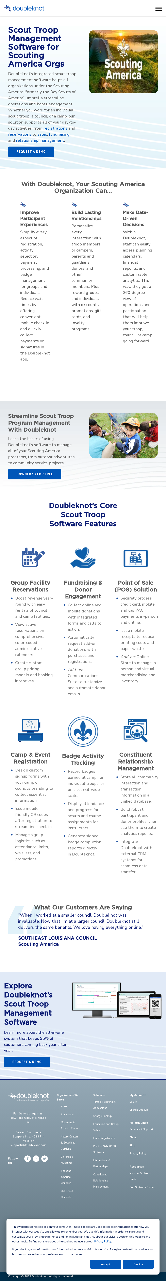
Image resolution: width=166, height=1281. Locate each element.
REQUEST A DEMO (31, 152)
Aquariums (67, 1114)
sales (42, 134)
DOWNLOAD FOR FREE (34, 474)
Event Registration (104, 1138)
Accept (105, 1264)
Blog (132, 1145)
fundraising (59, 134)
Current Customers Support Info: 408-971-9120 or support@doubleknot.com (28, 1139)
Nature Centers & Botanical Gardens (70, 1142)
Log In (133, 1101)
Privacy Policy (102, 1241)
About (133, 1137)
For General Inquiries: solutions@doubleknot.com (28, 1118)
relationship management (40, 140)
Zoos (64, 1106)
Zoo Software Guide (142, 1187)
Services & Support (141, 1129)
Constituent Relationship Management (101, 1180)
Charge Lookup (102, 1116)
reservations (19, 134)
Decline (138, 1264)
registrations (55, 128)
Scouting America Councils (66, 1177)
